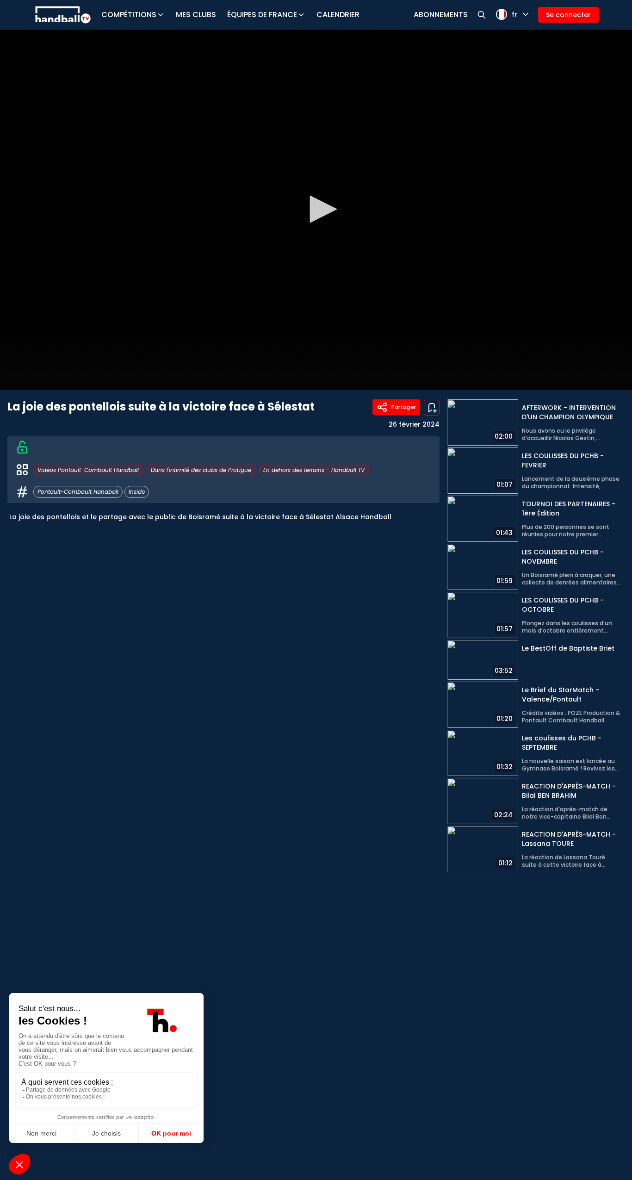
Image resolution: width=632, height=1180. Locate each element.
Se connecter (568, 14)
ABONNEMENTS (441, 14)
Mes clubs (196, 14)
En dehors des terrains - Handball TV (314, 470)
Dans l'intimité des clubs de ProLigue (201, 470)
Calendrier (337, 14)
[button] (320, 209)
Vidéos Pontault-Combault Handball (88, 470)
